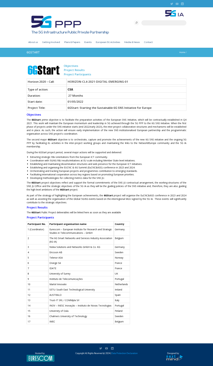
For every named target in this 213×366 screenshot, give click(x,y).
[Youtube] (177, 3)
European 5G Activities (108, 42)
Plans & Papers (72, 42)
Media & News (132, 42)
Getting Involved (51, 42)
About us (33, 42)
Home (182, 52)
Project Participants (77, 74)
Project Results (74, 70)
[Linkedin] (182, 3)
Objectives (71, 66)
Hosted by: (40, 353)
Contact (148, 42)
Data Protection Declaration (124, 353)
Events (88, 42)
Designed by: (173, 353)
